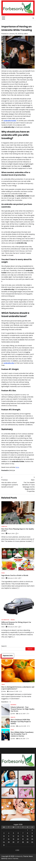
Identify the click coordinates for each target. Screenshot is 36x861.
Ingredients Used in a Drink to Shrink (14, 575)
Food (3, 573)
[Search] (33, 18)
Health (13, 717)
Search (4, 646)
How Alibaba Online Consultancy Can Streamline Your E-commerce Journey (22, 734)
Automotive (5, 619)
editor (26, 34)
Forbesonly (18, 856)
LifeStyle (12, 470)
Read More (4, 702)
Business (13, 704)
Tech (3, 684)
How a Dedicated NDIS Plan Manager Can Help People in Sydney (21, 721)
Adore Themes (12, 858)
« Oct (17, 850)
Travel (13, 619)
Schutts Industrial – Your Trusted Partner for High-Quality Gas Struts (22, 709)
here (17, 467)
